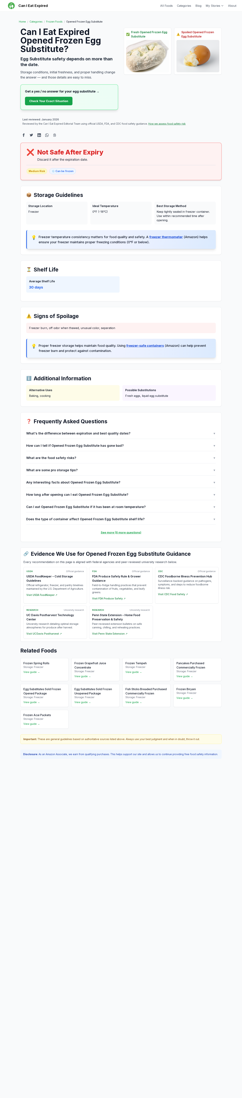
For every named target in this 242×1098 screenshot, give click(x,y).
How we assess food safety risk (167, 123)
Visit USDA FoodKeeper (41, 594)
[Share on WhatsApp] (47, 135)
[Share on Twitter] (31, 135)
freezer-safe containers (145, 345)
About (232, 5)
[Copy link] (55, 135)
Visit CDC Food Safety (173, 594)
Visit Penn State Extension (110, 633)
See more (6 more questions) (121, 532)
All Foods (166, 5)
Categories (184, 5)
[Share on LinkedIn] (39, 135)
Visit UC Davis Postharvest (44, 633)
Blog (198, 5)
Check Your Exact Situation (48, 101)
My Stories (213, 5)
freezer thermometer (166, 237)
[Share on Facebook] (23, 135)
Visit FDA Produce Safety (109, 598)
